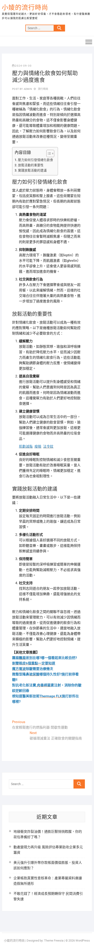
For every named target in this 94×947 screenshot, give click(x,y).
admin (27, 89)
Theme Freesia (53, 940)
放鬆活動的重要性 (31, 165)
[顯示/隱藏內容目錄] (48, 153)
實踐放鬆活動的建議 (32, 170)
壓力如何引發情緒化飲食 (35, 160)
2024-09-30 (23, 65)
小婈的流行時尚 (25, 7)
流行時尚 (43, 89)
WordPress (83, 940)
